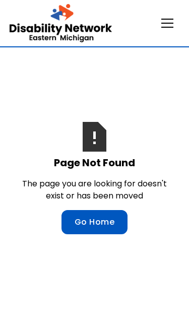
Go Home (95, 222)
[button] (167, 23)
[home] (61, 23)
